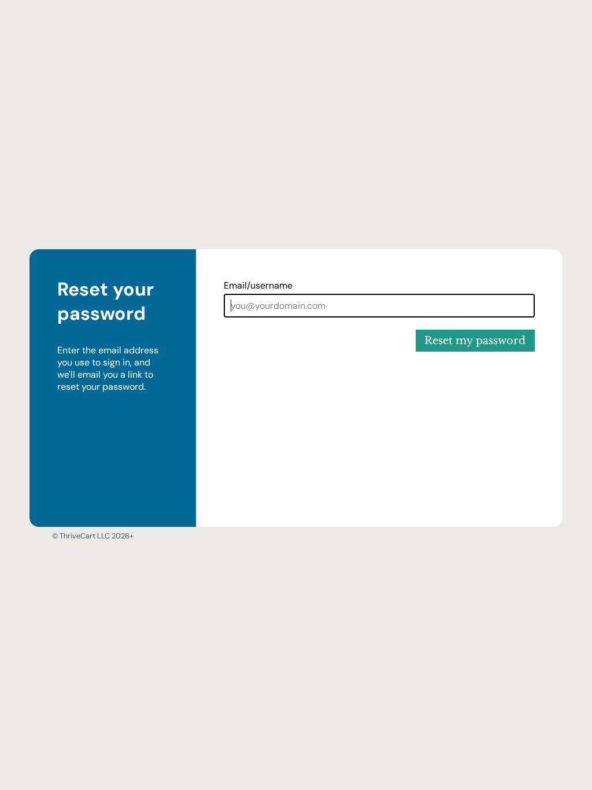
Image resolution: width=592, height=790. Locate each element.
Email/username (258, 285)
